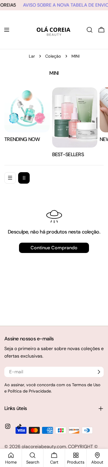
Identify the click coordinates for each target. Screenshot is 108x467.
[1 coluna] (10, 178)
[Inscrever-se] (98, 372)
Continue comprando (54, 248)
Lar (32, 56)
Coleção (53, 56)
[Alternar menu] (6, 30)
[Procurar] (89, 30)
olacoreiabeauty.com (44, 447)
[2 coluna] (24, 178)
